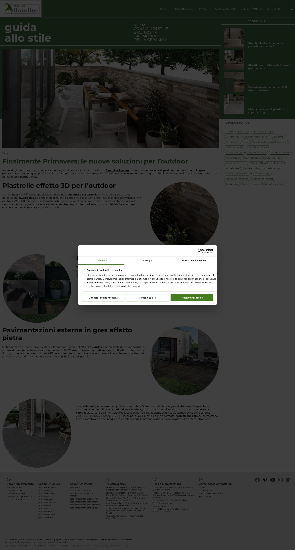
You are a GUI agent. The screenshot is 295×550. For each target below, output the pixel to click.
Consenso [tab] (101, 260)
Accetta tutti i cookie (192, 297)
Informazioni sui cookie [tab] (193, 260)
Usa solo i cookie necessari (103, 297)
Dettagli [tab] (147, 260)
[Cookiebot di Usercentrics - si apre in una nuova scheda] (199, 250)
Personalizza (146, 297)
